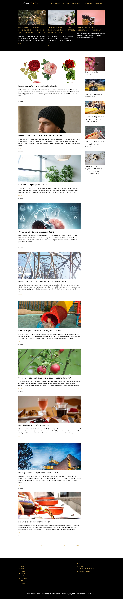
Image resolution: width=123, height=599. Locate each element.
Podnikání (90, 3)
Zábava (96, 3)
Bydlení (57, 3)
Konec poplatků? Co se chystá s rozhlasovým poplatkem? (42, 281)
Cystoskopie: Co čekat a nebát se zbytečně (36, 232)
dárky (19, 43)
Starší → (78, 545)
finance (20, 294)
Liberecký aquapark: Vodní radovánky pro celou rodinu (40, 330)
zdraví (19, 244)
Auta (52, 3)
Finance (68, 3)
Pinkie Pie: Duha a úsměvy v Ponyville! (33, 425)
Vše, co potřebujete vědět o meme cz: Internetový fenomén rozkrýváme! (94, 119)
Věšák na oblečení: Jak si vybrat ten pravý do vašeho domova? (44, 378)
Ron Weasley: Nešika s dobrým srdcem (34, 522)
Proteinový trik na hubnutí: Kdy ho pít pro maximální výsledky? (94, 144)
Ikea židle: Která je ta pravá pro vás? (33, 184)
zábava (19, 99)
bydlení (20, 195)
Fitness (74, 3)
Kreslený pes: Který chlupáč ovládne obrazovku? (38, 472)
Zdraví (102, 3)
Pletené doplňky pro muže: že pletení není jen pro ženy (40, 135)
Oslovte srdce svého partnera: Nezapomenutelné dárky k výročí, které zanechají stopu (61, 30)
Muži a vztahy (81, 3)
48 (64, 545)
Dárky (62, 3)
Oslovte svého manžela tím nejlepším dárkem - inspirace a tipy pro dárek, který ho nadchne (31, 30)
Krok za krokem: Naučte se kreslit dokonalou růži (37, 86)
